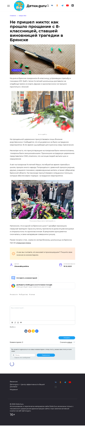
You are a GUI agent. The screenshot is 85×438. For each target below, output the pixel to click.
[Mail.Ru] (36, 331)
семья (32, 294)
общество (24, 294)
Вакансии (14, 382)
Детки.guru (36, 6)
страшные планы (23, 243)
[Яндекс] (33, 331)
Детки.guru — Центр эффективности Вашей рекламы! (27, 386)
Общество (16, 70)
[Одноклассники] (29, 331)
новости (14, 294)
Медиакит (14, 389)
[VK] (25, 331)
